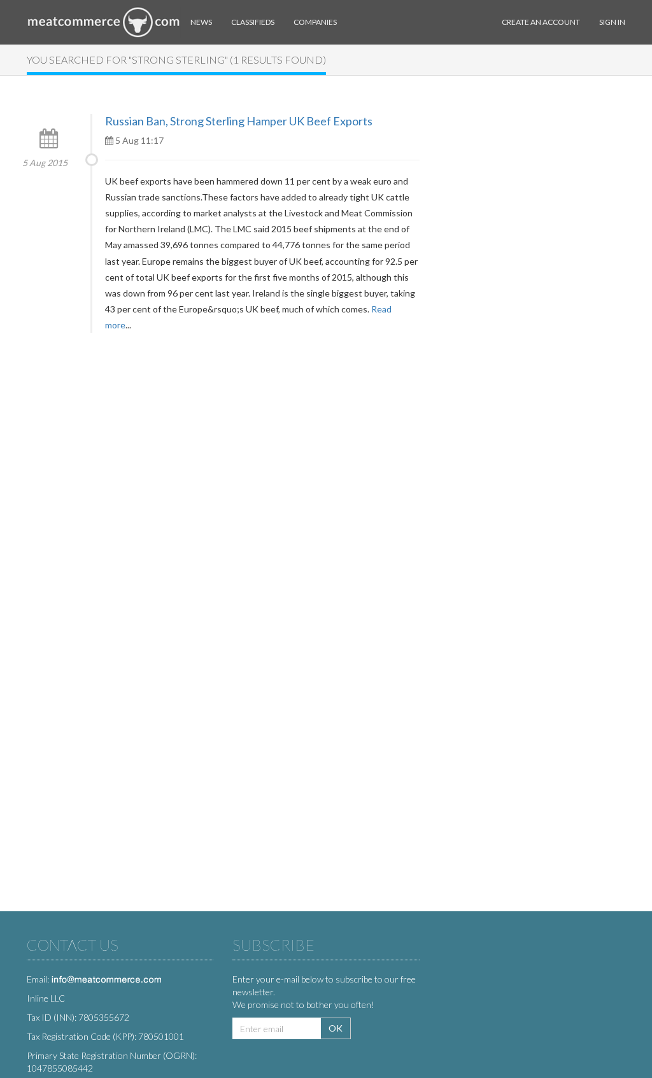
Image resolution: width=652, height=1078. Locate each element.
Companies (315, 22)
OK (336, 1028)
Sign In (612, 22)
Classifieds (252, 22)
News (201, 22)
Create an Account (541, 22)
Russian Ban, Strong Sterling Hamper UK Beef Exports (238, 121)
